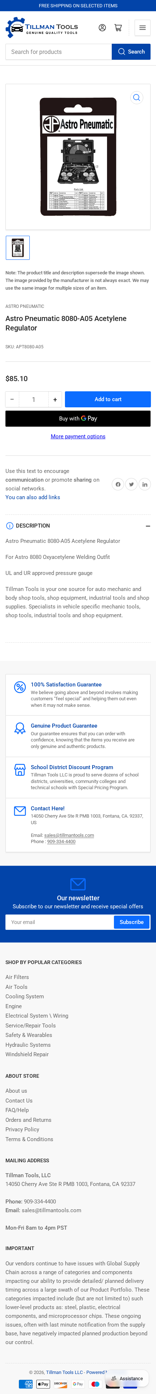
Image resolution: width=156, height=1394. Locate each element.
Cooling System (24, 996)
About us (16, 1091)
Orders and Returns (28, 1120)
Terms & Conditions (29, 1139)
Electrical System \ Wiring (36, 1016)
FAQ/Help (17, 1110)
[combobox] (78, 52)
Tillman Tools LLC (64, 1372)
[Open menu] (143, 28)
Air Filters (17, 977)
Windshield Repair (27, 1054)
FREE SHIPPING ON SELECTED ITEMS (78, 5)
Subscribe (132, 922)
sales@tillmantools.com (69, 835)
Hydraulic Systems (28, 1045)
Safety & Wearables (28, 1035)
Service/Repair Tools (30, 1025)
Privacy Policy (22, 1129)
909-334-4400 (61, 841)
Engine (13, 1006)
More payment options (78, 436)
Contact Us (19, 1100)
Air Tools (16, 987)
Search (136, 51)
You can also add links (32, 497)
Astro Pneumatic (24, 306)
